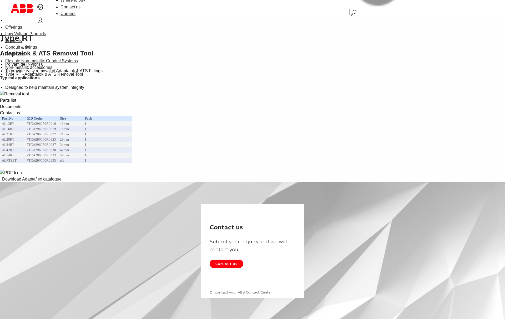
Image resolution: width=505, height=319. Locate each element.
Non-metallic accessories (28, 67)
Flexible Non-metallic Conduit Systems (41, 61)
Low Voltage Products (25, 34)
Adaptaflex (15, 54)
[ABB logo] (22, 8)
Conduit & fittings (21, 47)
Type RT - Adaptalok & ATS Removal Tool (44, 74)
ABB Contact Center (255, 292)
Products (13, 40)
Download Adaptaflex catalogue (32, 179)
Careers (67, 13)
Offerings (13, 27)
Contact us (70, 7)
